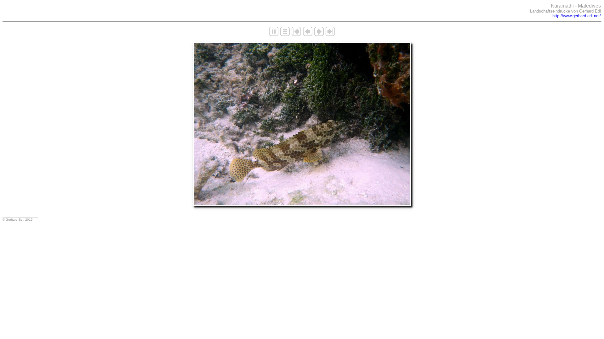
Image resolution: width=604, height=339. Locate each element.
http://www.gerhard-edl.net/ (576, 15)
